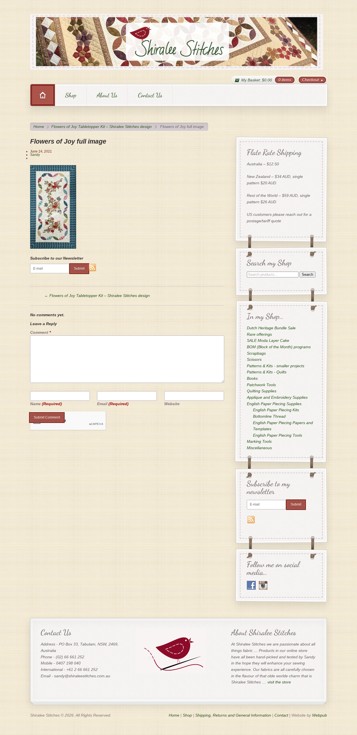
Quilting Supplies (261, 391)
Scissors (254, 359)
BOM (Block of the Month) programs (278, 347)
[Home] (42, 95)
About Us (107, 95)
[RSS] (92, 268)
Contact (281, 715)
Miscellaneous (259, 448)
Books (252, 378)
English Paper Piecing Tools (277, 435)
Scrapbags (256, 353)
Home (38, 126)
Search (307, 274)
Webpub (319, 715)
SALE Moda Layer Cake (268, 341)
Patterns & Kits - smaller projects (275, 366)
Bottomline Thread (269, 416)
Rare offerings (259, 334)
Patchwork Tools (261, 385)
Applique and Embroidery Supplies (277, 397)
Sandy (35, 155)
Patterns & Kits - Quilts (266, 372)
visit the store (279, 682)
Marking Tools (259, 441)
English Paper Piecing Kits (276, 410)
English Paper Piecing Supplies (274, 404)
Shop (70, 95)
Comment (40, 332)
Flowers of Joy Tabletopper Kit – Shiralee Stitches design (101, 126)
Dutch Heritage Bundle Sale (271, 328)
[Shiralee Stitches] (176, 42)
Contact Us (150, 95)
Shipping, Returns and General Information (233, 715)
